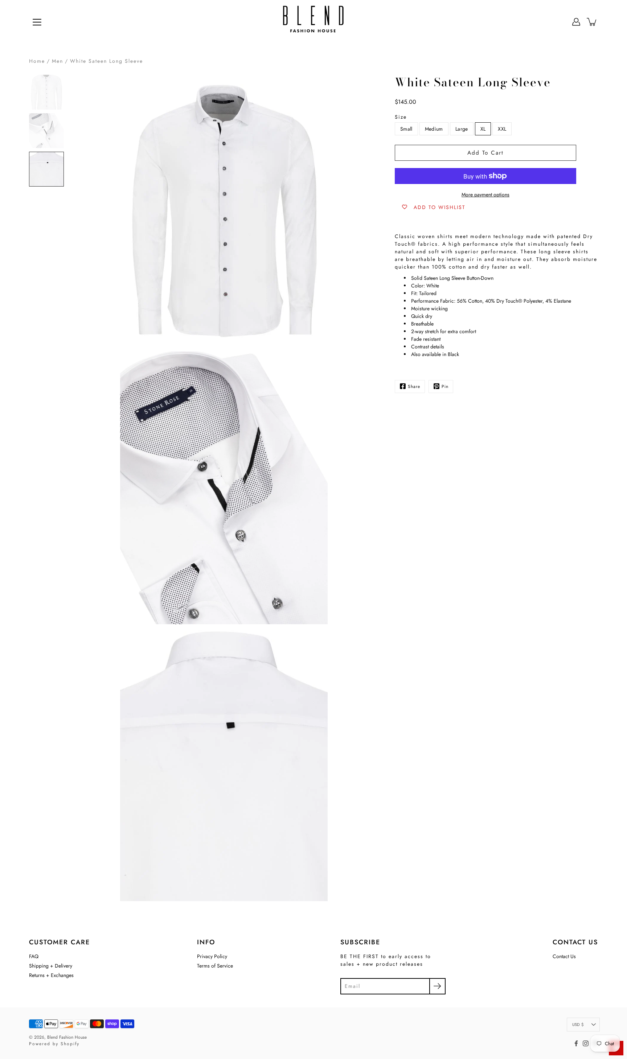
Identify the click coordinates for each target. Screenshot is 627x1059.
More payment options (485, 194)
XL (483, 128)
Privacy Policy (212, 956)
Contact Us (564, 956)
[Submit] (437, 986)
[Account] (576, 22)
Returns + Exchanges (51, 975)
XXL (502, 128)
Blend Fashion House (67, 1037)
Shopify (70, 1043)
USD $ (577, 1024)
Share (414, 386)
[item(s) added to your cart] (592, 22)
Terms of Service (215, 965)
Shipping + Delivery (50, 965)
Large (461, 128)
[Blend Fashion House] (313, 22)
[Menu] (37, 22)
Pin (445, 386)
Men (57, 61)
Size (401, 116)
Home (37, 61)
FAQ (33, 956)
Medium (434, 128)
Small (406, 128)
